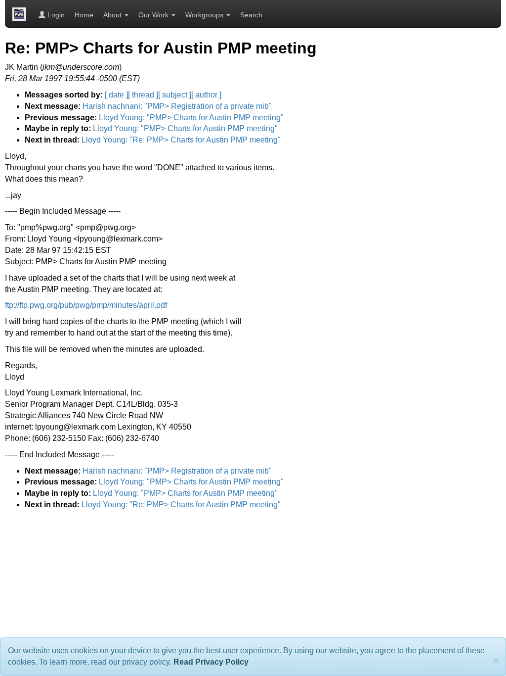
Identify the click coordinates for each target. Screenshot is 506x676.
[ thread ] (143, 95)
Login (55, 15)
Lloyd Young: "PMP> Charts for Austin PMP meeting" (191, 117)
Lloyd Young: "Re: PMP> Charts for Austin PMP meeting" (181, 140)
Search (251, 15)
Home (84, 15)
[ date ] (116, 95)
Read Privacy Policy (211, 662)
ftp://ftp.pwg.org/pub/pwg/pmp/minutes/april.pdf (86, 305)
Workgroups (205, 15)
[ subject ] (174, 95)
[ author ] (206, 95)
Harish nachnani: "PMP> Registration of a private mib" (177, 106)
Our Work (154, 15)
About (113, 15)
